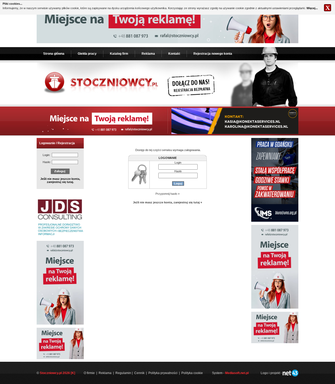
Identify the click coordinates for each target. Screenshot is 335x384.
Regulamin (123, 373)
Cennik (139, 373)
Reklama (148, 53)
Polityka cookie (192, 373)
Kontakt (174, 53)
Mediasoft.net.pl (237, 373)
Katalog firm (119, 53)
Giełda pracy (87, 53)
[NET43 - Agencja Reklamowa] (290, 375)
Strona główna (53, 53)
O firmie (89, 373)
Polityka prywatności (162, 373)
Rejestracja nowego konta (212, 53)
